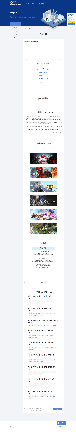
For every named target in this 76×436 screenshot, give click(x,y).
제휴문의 (64, 3)
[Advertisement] (43, 51)
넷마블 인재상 (52, 272)
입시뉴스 (15, 34)
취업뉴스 (15, 37)
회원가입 (59, 3)
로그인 (56, 3)
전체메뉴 (27, 3)
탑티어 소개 (34, 3)
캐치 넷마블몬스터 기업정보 (57, 132)
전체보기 (15, 27)
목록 (57, 409)
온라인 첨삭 (41, 3)
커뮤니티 (48, 3)
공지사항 (15, 31)
